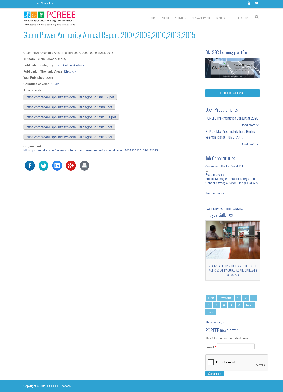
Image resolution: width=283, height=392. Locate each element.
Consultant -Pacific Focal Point (225, 166)
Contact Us (47, 3)
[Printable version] (84, 165)
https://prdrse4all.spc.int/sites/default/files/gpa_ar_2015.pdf (69, 136)
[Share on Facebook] (30, 165)
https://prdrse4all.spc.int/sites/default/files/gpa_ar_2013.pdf (69, 126)
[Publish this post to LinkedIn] (57, 165)
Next (249, 305)
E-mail (210, 347)
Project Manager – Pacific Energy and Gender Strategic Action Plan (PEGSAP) (231, 181)
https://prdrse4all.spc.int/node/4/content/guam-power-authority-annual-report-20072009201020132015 (90, 150)
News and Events (201, 18)
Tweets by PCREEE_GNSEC (224, 208)
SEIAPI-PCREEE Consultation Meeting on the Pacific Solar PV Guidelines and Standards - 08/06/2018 (232, 270)
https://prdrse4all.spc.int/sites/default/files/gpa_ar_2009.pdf (69, 106)
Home (35, 3)
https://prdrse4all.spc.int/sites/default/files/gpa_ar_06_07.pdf (70, 97)
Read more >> (250, 125)
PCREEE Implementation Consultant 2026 (231, 118)
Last (210, 312)
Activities (180, 18)
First (211, 298)
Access (66, 386)
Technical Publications (69, 65)
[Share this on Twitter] (43, 165)
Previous (225, 298)
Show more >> (214, 322)
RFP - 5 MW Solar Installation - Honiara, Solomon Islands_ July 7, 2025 (230, 134)
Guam (55, 84)
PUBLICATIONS (232, 93)
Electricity (70, 71)
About (165, 18)
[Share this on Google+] (71, 165)
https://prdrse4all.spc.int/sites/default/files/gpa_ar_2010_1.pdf (71, 116)
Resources (222, 18)
